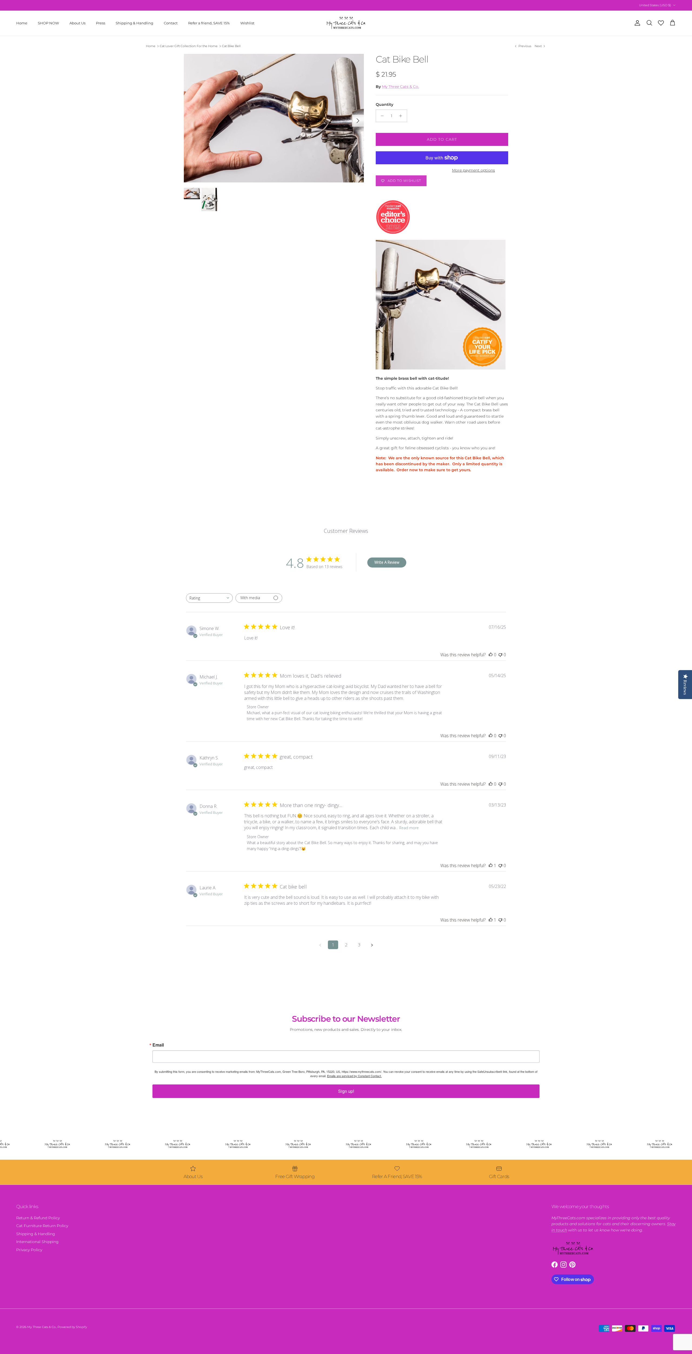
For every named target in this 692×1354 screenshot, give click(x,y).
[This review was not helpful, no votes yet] (500, 655)
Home (21, 23)
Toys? (339, 5)
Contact (171, 23)
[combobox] (209, 598)
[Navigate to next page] (372, 944)
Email (158, 1045)
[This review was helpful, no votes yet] (491, 655)
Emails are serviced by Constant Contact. (354, 1076)
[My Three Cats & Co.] (346, 23)
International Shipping (37, 1241)
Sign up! (346, 1091)
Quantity (384, 104)
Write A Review (386, 562)
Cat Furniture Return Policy (42, 1225)
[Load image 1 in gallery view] (274, 118)
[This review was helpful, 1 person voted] (491, 865)
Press (100, 23)
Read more (409, 827)
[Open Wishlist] (661, 23)
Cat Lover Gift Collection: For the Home (189, 46)
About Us (77, 23)
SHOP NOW (48, 23)
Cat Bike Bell (231, 46)
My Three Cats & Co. (400, 86)
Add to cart (442, 139)
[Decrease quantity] (380, 116)
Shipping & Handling (134, 23)
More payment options (473, 170)
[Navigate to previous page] (320, 944)
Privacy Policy (29, 1249)
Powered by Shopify (72, 1327)
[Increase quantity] (402, 116)
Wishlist (247, 23)
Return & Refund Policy (38, 1217)
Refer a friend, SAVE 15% (209, 23)
